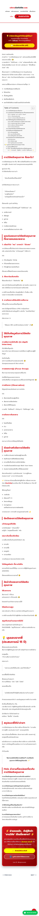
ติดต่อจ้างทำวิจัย (22, 16)
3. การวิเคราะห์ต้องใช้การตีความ (18, 118)
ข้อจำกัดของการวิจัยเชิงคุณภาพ (16, 137)
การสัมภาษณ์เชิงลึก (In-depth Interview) (20, 121)
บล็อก (11, 16)
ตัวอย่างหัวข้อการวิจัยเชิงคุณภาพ (16, 128)
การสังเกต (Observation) (17, 125)
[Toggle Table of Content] (32, 108)
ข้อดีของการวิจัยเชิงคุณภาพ (15, 130)
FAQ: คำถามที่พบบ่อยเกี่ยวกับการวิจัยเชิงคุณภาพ (19, 148)
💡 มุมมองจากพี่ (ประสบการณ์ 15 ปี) (14, 145)
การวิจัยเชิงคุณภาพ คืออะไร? (15, 111)
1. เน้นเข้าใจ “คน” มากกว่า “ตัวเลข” (18, 114)
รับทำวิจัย (18, 8)
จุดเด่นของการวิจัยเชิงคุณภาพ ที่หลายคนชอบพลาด (21, 112)
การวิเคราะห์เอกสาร (15, 127)
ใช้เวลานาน (12, 139)
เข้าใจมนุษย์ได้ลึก (14, 132)
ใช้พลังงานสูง (14, 141)
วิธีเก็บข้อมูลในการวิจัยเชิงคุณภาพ (16, 120)
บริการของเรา (15, 11)
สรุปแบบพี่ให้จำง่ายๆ (12, 147)
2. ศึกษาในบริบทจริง (15, 116)
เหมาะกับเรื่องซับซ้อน (15, 134)
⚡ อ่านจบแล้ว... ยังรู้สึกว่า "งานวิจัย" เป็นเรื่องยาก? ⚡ (22, 150)
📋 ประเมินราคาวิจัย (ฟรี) (19, 45)
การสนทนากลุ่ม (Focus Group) (18, 123)
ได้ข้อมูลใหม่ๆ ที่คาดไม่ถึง (16, 136)
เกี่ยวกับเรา (32, 11)
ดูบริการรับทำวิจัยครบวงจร (19, 856)
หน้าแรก (7, 11)
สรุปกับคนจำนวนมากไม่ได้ (16, 143)
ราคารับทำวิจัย (24, 11)
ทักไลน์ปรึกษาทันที (19, 850)
